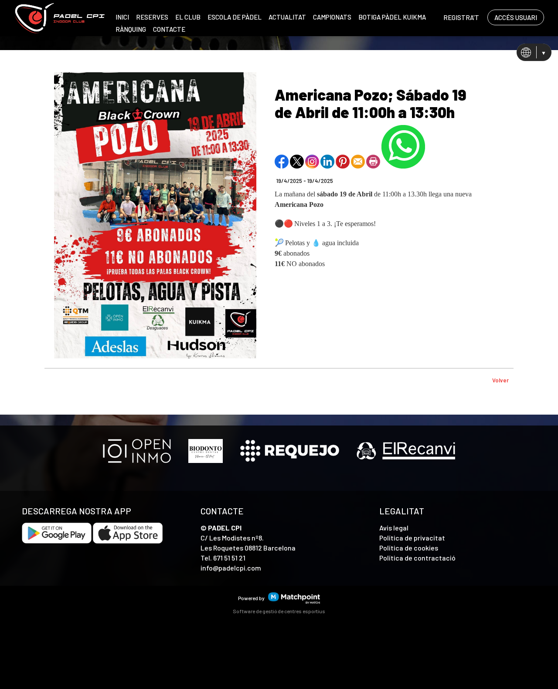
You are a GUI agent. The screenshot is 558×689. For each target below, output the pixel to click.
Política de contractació (417, 558)
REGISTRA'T (461, 17)
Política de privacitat (412, 538)
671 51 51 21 (229, 558)
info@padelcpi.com (231, 568)
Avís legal (393, 528)
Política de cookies (408, 548)
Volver (500, 380)
